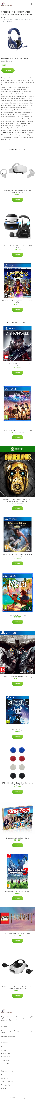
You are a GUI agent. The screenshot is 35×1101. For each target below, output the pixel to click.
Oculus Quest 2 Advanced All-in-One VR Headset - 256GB (17, 191)
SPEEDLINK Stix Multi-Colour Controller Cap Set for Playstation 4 (17, 784)
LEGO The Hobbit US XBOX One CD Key (18, 934)
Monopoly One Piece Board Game (17, 838)
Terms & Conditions (7, 1081)
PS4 (26, 58)
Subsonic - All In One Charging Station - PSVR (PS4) (17, 247)
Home (3, 17)
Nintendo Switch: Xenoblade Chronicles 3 (17, 891)
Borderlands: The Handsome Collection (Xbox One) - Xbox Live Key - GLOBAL (18, 500)
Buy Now (8, 70)
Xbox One (22, 58)
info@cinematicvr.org (8, 1037)
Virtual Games (5, 1060)
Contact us (4, 1078)
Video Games (14, 58)
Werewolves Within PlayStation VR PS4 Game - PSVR (17, 302)
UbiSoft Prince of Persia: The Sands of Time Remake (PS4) (17, 555)
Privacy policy (5, 1085)
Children (3, 1050)
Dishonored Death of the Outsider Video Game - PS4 (17, 365)
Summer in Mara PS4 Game (17, 615)
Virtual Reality (5, 1063)
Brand (3, 1047)
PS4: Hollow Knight (18, 730)
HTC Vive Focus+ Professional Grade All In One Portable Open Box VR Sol (17, 988)
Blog (2, 1075)
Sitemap (3, 1088)
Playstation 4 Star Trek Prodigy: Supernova (18, 430)
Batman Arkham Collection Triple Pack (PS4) (17, 677)
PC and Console (6, 1053)
